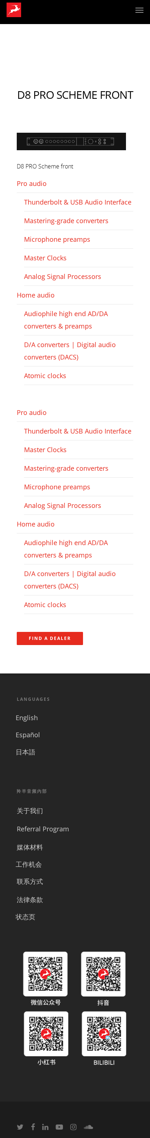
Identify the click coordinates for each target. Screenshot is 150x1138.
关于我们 (30, 810)
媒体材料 (30, 847)
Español (28, 734)
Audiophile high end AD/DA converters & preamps (66, 319)
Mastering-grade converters (66, 220)
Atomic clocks (45, 375)
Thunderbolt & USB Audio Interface (77, 202)
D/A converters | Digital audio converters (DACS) (70, 350)
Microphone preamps (57, 239)
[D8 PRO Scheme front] (71, 153)
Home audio (36, 295)
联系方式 (30, 881)
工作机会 (29, 864)
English (27, 717)
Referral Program (43, 828)
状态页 (25, 916)
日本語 (25, 751)
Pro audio (32, 183)
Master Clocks (45, 257)
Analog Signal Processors (62, 276)
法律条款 (30, 899)
